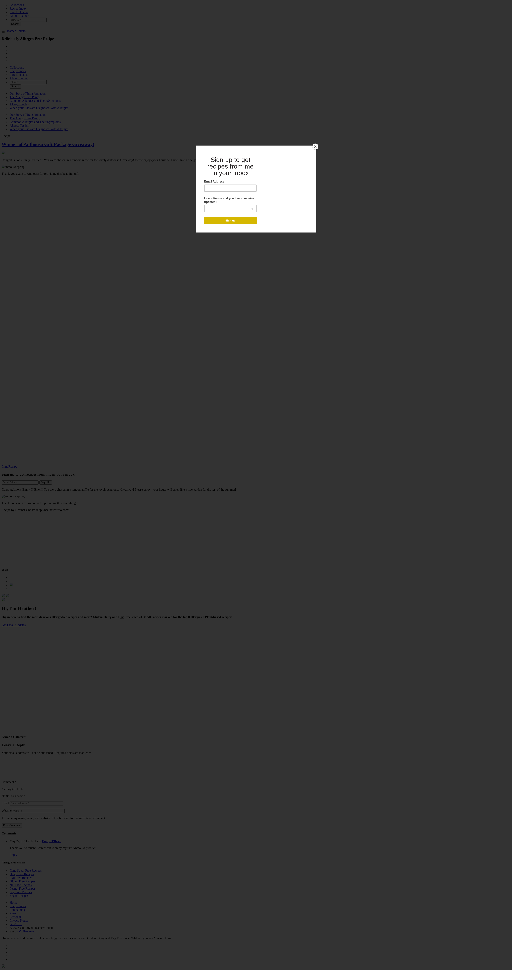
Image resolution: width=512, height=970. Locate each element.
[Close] (315, 147)
